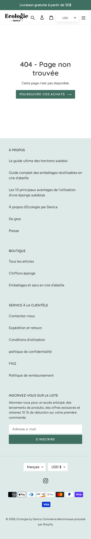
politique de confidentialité (30, 352)
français (33, 467)
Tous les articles (21, 261)
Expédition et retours (25, 328)
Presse (14, 231)
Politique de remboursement (31, 375)
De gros (15, 219)
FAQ (12, 363)
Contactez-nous (22, 316)
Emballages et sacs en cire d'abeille (36, 285)
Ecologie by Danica (29, 519)
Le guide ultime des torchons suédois (38, 161)
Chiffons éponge (22, 273)
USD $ (56, 467)
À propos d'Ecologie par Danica (33, 207)
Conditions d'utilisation (27, 340)
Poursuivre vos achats (42, 94)
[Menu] (83, 17)
